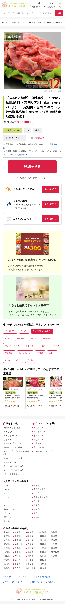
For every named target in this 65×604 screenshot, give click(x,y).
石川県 (18, 556)
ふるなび (8, 432)
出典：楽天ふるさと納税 (52, 91)
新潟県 (18, 548)
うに (6, 501)
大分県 (54, 544)
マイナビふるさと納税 (14, 470)
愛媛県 (43, 560)
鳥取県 (43, 532)
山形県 (7, 552)
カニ (6, 493)
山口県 (43, 548)
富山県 (18, 552)
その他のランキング (43, 451)
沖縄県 (54, 556)
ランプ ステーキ (12, 346)
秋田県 (7, 548)
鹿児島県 (55, 552)
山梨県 (18, 564)
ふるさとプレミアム (13, 443)
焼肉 (44, 346)
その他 (30, 360)
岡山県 (43, 540)
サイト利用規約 (43, 576)
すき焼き (9, 353)
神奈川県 (19, 544)
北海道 (7, 532)
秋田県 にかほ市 (13, 130)
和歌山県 (32, 568)
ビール (7, 513)
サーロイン (10, 331)
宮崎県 (54, 548)
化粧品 (37, 509)
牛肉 (60, 22)
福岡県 (43, 568)
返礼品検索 (36, 22)
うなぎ (7, 497)
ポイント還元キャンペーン (16, 474)
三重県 (31, 544)
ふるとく (52, 582)
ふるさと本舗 (10, 462)
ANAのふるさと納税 (13, 447)
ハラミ (8, 338)
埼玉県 (18, 532)
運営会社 (9, 576)
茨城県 (7, 560)
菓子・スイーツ (11, 517)
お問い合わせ (36, 582)
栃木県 (7, 564)
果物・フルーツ (11, 509)
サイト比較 (12, 423)
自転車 (37, 501)
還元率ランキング (42, 432)
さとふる (8, 440)
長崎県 (54, 536)
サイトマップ (24, 576)
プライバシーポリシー (15, 582)
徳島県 (43, 552)
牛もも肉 (47, 338)
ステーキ (56, 346)
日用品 (37, 505)
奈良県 (31, 564)
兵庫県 (31, 560)
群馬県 (7, 568)
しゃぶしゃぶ (25, 353)
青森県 (7, 536)
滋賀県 (31, 548)
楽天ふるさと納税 (12, 428)
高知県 (43, 564)
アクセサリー (40, 513)
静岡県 (31, 536)
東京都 (18, 540)
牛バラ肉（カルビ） (15, 138)
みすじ (34, 338)
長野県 (18, 568)
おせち (7, 521)
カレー (52, 353)
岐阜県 (31, 532)
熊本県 (54, 540)
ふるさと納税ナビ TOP (14, 22)
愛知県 (31, 540)
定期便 (37, 486)
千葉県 (18, 536)
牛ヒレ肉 (21, 338)
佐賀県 (54, 532)
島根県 (43, 536)
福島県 (7, 556)
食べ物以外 (39, 447)
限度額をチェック (39, 7)
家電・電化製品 (41, 497)
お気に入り (52, 7)
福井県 (18, 560)
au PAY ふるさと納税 (13, 458)
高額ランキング (41, 440)
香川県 (43, 556)
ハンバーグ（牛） (13, 360)
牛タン (24, 331)
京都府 (31, 552)
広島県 (43, 544)
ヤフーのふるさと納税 (14, 466)
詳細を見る (14, 36)
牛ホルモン (31, 346)
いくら (7, 489)
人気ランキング (41, 428)
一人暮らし (39, 443)
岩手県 (7, 540)
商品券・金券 (40, 489)
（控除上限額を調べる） (19, 154)
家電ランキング (41, 436)
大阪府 (31, 556)
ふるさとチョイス (12, 436)
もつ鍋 (40, 353)
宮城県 (7, 544)
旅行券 (37, 493)
